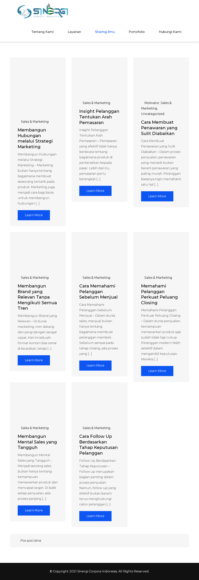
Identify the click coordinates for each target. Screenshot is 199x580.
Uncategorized (152, 114)
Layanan (74, 32)
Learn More (34, 215)
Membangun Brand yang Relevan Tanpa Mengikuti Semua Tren (37, 297)
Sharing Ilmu (105, 32)
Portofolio (137, 32)
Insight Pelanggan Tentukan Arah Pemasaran (99, 117)
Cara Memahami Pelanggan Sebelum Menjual (98, 291)
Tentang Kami (42, 32)
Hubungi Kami (170, 32)
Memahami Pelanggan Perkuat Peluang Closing (159, 294)
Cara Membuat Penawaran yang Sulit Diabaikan (159, 128)
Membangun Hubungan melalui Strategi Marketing (35, 138)
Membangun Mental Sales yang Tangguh (37, 442)
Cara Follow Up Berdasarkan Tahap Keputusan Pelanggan (98, 445)
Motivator (151, 103)
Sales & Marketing (35, 121)
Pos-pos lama (30, 540)
